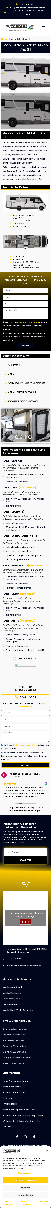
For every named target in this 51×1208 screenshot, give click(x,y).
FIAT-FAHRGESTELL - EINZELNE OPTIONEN (26, 383)
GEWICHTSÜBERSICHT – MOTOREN (22, 401)
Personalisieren (25, 1195)
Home (4, 39)
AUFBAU (11, 374)
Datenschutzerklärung (28, 322)
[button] (47, 1151)
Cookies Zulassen (25, 1180)
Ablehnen (25, 1187)
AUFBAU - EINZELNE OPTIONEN (21, 392)
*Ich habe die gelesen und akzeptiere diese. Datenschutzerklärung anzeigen (25, 325)
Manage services (24, 1173)
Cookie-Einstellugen (25, 916)
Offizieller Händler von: (17, 1021)
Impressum (43, 1201)
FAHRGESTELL (13, 365)
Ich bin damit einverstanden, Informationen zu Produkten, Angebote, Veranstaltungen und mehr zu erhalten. (24, 336)
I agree (25, 922)
